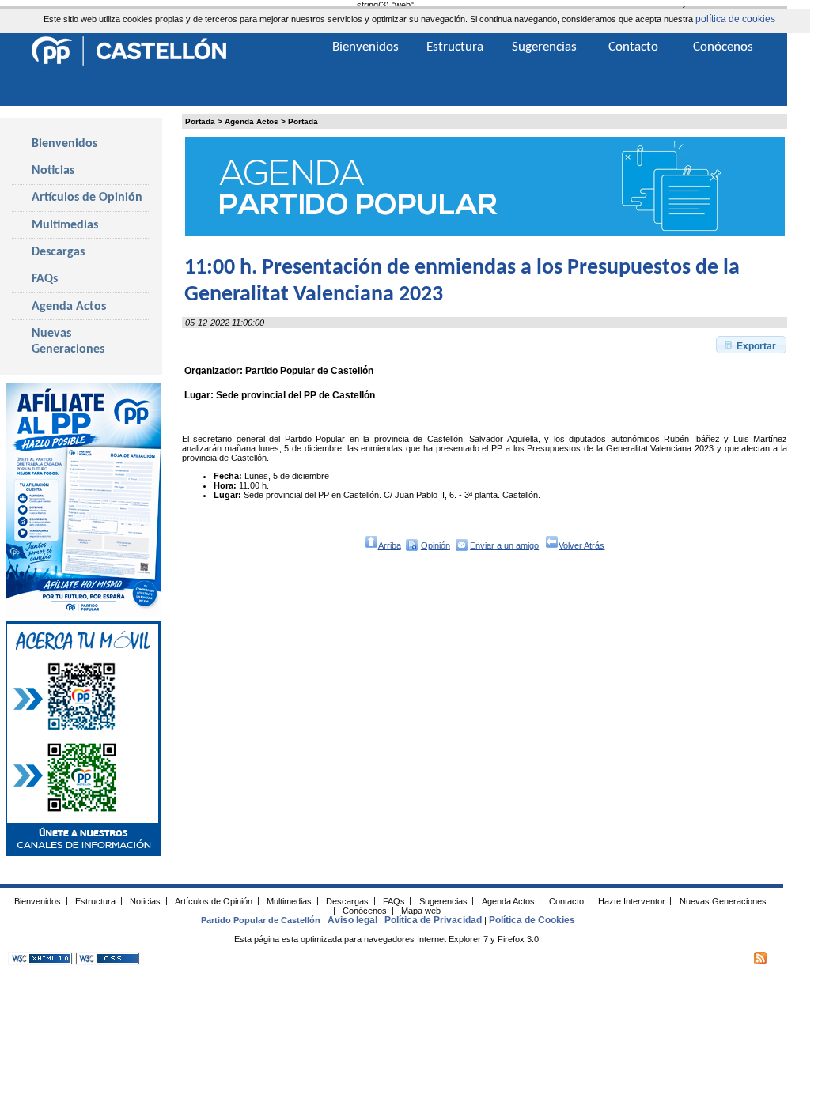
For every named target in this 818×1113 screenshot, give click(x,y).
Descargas (58, 252)
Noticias (53, 170)
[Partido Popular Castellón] (129, 63)
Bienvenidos (64, 144)
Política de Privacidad (433, 920)
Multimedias (65, 225)
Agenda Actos (251, 121)
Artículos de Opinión (87, 197)
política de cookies (735, 19)
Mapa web (421, 910)
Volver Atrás (581, 545)
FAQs (45, 279)
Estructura (454, 47)
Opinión (435, 545)
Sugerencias (544, 47)
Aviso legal (352, 920)
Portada (200, 121)
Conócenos (723, 47)
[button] (751, 344)
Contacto (633, 47)
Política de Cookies (532, 920)
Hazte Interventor (631, 900)
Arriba (389, 545)
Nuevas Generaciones (68, 341)
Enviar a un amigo (504, 545)
